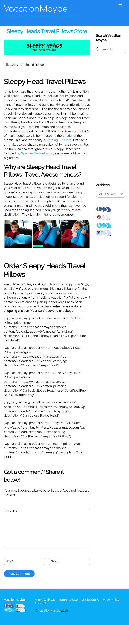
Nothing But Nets (58, 140)
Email (55, 561)
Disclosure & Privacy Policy (100, 599)
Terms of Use (68, 599)
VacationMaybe (49, 610)
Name (10, 561)
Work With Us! (45, 599)
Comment (13, 511)
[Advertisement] (110, 118)
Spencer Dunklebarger (37, 153)
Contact (40, 603)
